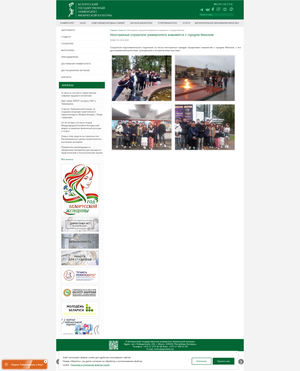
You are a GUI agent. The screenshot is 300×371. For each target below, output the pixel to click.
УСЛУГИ (186, 23)
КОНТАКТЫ (66, 77)
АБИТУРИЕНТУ (68, 30)
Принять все (223, 361)
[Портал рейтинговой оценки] (79, 326)
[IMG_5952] (204, 78)
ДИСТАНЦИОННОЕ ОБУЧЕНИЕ (75, 70)
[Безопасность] (79, 241)
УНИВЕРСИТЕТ (67, 23)
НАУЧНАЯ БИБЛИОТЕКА (141, 23)
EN (225, 4)
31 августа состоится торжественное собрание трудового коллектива (78, 94)
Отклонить (201, 361)
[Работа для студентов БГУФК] (79, 258)
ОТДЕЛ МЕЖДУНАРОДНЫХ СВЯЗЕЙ (108, 23)
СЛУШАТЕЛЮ (67, 44)
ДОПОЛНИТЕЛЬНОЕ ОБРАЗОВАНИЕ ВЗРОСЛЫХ (217, 23)
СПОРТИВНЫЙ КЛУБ (167, 23)
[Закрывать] (236, 352)
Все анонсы (67, 159)
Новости (122, 30)
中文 (230, 4)
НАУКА (83, 23)
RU (215, 4)
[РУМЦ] (79, 275)
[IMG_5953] (141, 78)
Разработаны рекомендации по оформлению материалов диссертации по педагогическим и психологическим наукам (81, 150)
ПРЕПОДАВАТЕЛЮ (69, 57)
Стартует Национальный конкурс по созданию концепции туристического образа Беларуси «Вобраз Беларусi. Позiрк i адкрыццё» (81, 113)
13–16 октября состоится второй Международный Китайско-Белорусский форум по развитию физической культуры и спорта (81, 127)
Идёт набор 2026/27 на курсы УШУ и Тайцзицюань (78, 102)
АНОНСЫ (67, 85)
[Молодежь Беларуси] (79, 309)
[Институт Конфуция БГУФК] (79, 292)
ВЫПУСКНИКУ (68, 50)
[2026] (79, 189)
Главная (113, 30)
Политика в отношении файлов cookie (90, 365)
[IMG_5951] (141, 127)
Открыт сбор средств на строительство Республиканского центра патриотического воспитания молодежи (81, 139)
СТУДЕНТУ (66, 37)
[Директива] (79, 224)
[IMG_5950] (204, 127)
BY (220, 4)
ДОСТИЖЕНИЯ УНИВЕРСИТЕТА (76, 64)
